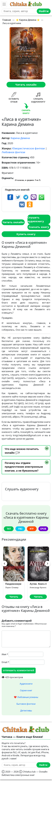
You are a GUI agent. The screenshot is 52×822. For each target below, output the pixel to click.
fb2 (20, 528)
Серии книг (26, 690)
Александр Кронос (38, 587)
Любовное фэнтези (13, 152)
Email (5, 662)
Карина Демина (20, 138)
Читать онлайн (26, 84)
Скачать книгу (39, 227)
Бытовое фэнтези (26, 703)
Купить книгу (26, 234)
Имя (5, 654)
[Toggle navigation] (4, 4)
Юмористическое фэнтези (28, 148)
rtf (32, 528)
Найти (44, 11)
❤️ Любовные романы (26, 697)
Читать (14, 596)
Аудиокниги (26, 683)
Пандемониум (13, 584)
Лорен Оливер (11, 587)
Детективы (26, 710)
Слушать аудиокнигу (35, 219)
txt (9, 528)
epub (43, 528)
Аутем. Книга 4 (38, 584)
